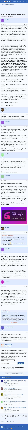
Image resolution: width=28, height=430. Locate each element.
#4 (26, 159)
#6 (26, 232)
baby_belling (6, 389)
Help (5, 428)
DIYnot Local (10, 368)
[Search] (26, 1)
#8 (26, 286)
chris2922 (4, 16)
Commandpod (6, 397)
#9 (26, 332)
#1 (26, 24)
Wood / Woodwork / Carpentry (12, 383)
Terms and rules (13, 426)
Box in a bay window (9, 388)
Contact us (6, 426)
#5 (26, 180)
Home (8, 428)
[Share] (25, 24)
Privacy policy (21, 426)
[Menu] (2, 1)
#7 (26, 254)
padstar (5, 403)
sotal (5, 383)
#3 (26, 126)
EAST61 (5, 410)
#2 (26, 114)
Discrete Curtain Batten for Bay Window (15, 401)
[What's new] (23, 1)
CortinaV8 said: (5, 310)
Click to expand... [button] (14, 322)
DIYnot (3, 424)
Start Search (20, 363)
